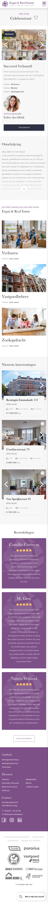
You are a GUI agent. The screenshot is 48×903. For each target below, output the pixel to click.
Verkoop (5, 779)
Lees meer (14, 258)
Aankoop (5, 790)
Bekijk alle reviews (24, 738)
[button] (6, 45)
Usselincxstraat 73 (17, 449)
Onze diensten (24, 127)
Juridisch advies (32, 786)
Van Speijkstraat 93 (18, 499)
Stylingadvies (31, 779)
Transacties (6, 767)
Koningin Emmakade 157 (22, 400)
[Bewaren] (36, 18)
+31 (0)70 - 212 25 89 (12, 811)
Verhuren (15, 84)
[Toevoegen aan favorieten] (42, 374)
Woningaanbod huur (10, 763)
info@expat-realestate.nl (13, 814)
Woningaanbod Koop (10, 759)
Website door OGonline (31, 840)
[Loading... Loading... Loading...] (24, 385)
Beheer (14, 88)
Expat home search (9, 786)
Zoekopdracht (17, 91)
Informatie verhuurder (10, 783)
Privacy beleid (38, 837)
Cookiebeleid (13, 840)
